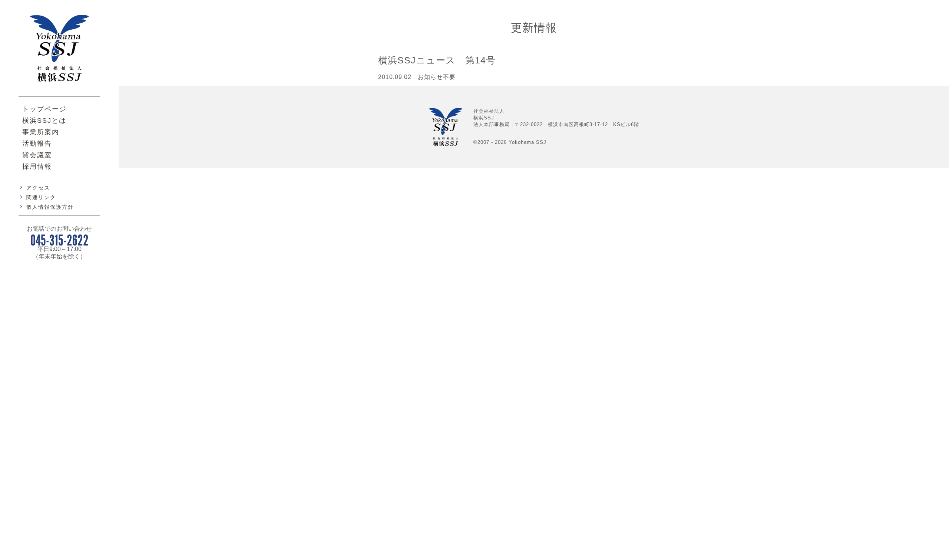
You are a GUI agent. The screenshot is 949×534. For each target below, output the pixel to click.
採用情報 (37, 166)
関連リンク (41, 197)
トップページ (44, 109)
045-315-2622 (59, 239)
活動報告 (37, 143)
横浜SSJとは (44, 120)
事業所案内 (40, 132)
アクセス (38, 188)
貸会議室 (37, 155)
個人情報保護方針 (50, 207)
